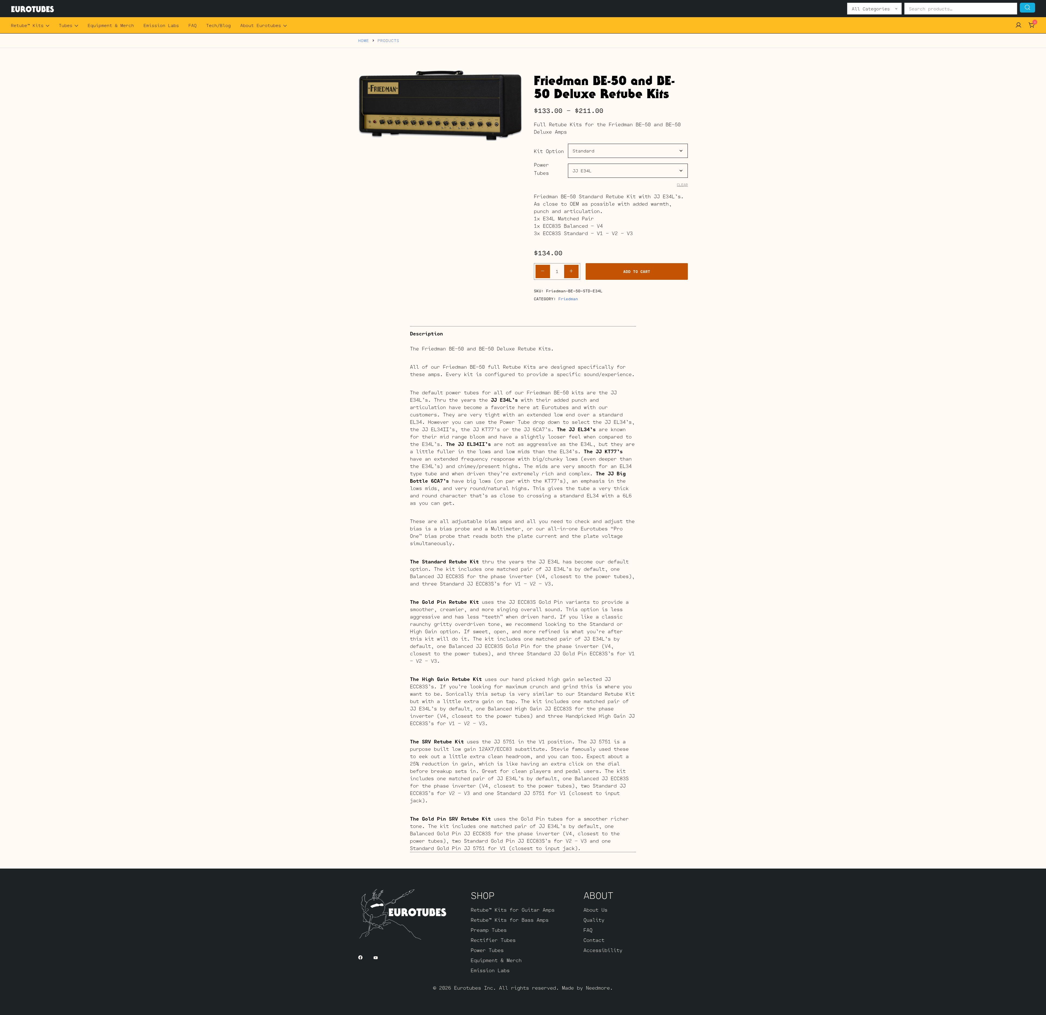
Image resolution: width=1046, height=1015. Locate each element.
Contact (593, 940)
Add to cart (636, 271)
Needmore (598, 988)
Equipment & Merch (111, 25)
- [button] (543, 270)
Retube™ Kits (27, 25)
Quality (593, 920)
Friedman (568, 299)
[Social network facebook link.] (360, 957)
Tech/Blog (218, 25)
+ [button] (571, 270)
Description (426, 333)
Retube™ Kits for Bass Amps (510, 920)
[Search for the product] (1027, 8)
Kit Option (549, 151)
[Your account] (1018, 25)
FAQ (192, 25)
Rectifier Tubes (493, 940)
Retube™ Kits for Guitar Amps (513, 910)
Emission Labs (161, 25)
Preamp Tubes (489, 930)
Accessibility (602, 950)
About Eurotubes (260, 25)
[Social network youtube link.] (375, 957)
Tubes (65, 25)
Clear (682, 184)
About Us (595, 910)
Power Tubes (541, 169)
